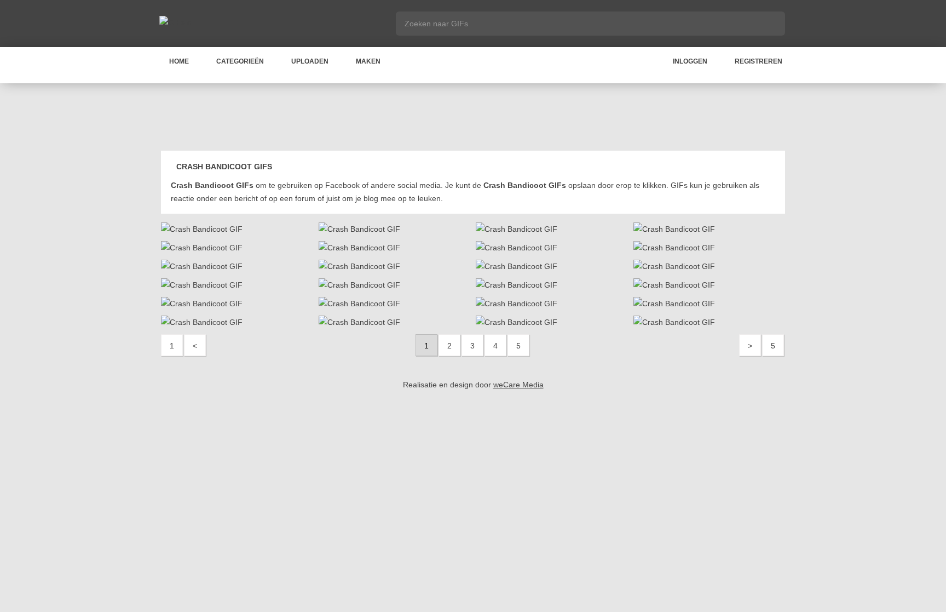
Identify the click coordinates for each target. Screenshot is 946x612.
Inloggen (690, 61)
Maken (368, 61)
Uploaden (309, 61)
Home (179, 61)
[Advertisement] (473, 119)
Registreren (758, 61)
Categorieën (240, 61)
